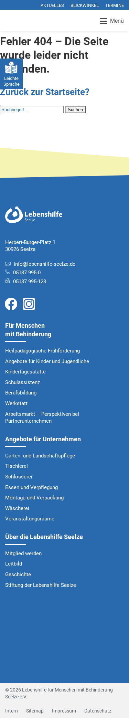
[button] (75, 109)
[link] (11, 303)
